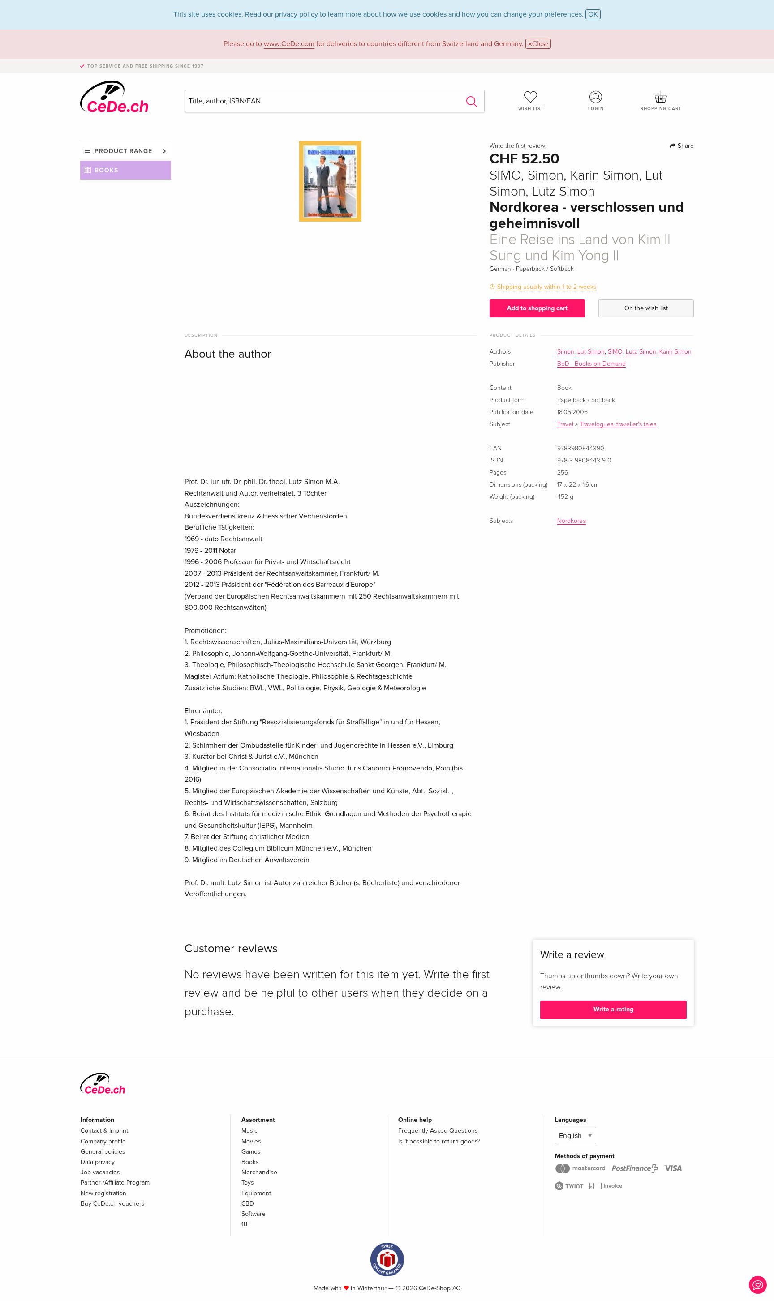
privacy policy (296, 14)
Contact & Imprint (104, 1130)
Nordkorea (571, 521)
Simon (565, 352)
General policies (103, 1151)
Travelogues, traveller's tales (618, 424)
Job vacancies (100, 1172)
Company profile (103, 1141)
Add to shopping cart (537, 308)
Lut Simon (591, 352)
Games (251, 1151)
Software (253, 1214)
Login (596, 108)
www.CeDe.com (289, 43)
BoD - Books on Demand (591, 364)
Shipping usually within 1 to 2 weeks (547, 287)
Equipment (256, 1193)
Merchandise (259, 1172)
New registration (103, 1193)
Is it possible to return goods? (439, 1141)
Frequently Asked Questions (438, 1130)
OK (593, 14)
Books (106, 170)
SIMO (615, 352)
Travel (565, 424)
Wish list (531, 108)
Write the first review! (518, 146)
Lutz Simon (641, 352)
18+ (245, 1224)
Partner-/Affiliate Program (115, 1182)
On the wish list (646, 308)
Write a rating (613, 1009)
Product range (123, 151)
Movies (251, 1141)
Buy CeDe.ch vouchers (113, 1203)
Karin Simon (675, 352)
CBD (247, 1203)
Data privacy (98, 1162)
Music (249, 1130)
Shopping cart (661, 108)
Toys (247, 1182)
